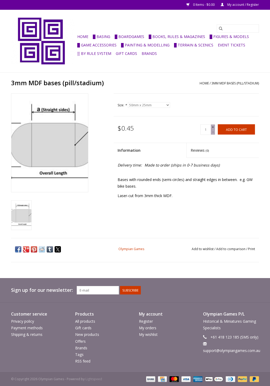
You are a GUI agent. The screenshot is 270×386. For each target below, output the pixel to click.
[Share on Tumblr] (50, 249)
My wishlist (148, 334)
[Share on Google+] (26, 249)
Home (82, 36)
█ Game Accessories (97, 44)
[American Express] (197, 379)
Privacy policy (22, 321)
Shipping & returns (26, 334)
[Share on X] (58, 249)
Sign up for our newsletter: (42, 290)
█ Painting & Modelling (145, 44)
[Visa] (185, 379)
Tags (79, 354)
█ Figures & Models (229, 36)
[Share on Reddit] (42, 249)
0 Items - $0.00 (203, 4)
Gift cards (126, 53)
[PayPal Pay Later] (253, 379)
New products (87, 334)
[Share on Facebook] (18, 249)
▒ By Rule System (94, 53)
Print (251, 249)
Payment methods (27, 327)
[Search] (221, 28)
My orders (147, 327)
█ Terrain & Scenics (193, 44)
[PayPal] (242, 379)
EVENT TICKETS (231, 44)
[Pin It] (34, 249)
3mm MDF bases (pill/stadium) (235, 83)
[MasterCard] (174, 379)
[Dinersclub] (230, 379)
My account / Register (242, 4)
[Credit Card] (162, 379)
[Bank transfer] (150, 379)
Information (129, 150)
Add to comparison (231, 249)
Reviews (200, 150)
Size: (122, 105)
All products (85, 321)
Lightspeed (93, 379)
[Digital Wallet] (213, 379)
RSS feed (82, 361)
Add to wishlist (203, 249)
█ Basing (101, 36)
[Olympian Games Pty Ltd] (43, 41)
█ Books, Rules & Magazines (177, 36)
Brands (149, 53)
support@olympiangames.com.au (231, 350)
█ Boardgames (129, 36)
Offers (80, 341)
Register (146, 321)
